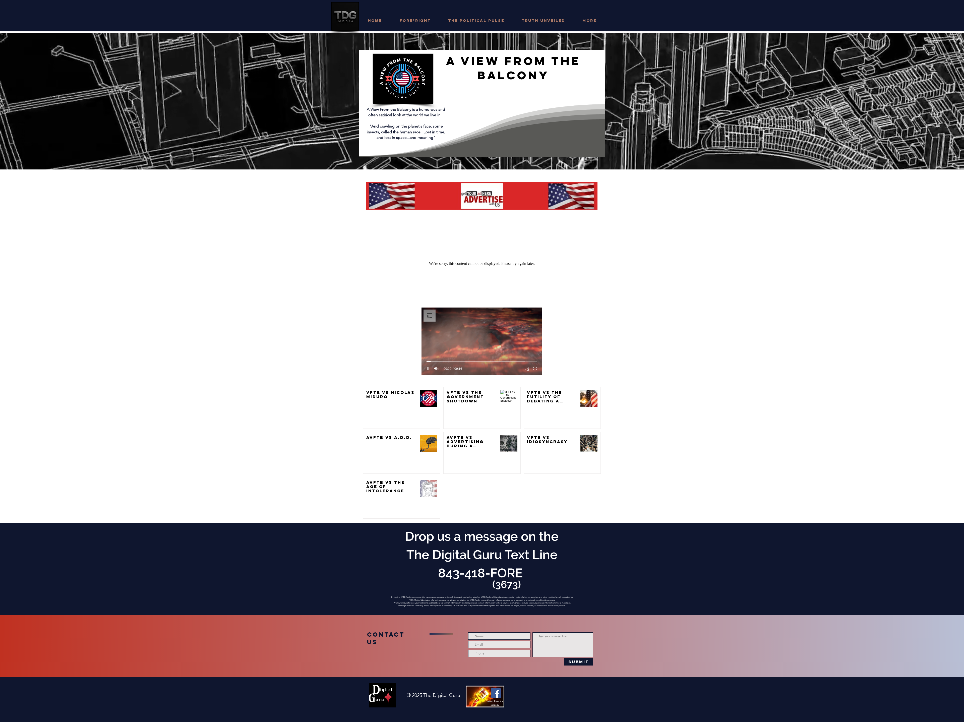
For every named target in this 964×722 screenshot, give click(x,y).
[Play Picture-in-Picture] (526, 368)
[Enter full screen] (535, 368)
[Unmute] (436, 368)
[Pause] (428, 368)
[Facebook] (496, 693)
